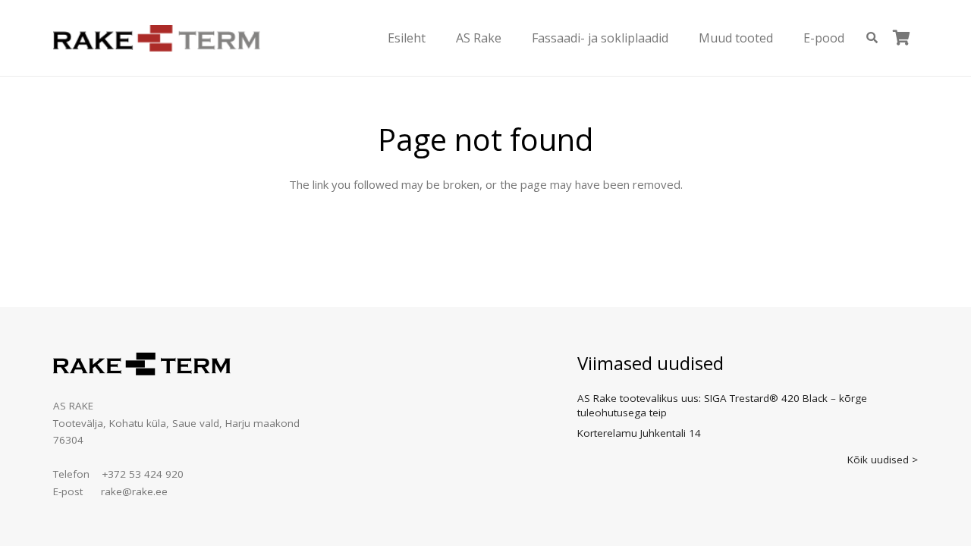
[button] (437, 37)
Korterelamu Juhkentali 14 (639, 433)
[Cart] (901, 38)
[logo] (156, 38)
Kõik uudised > (882, 459)
